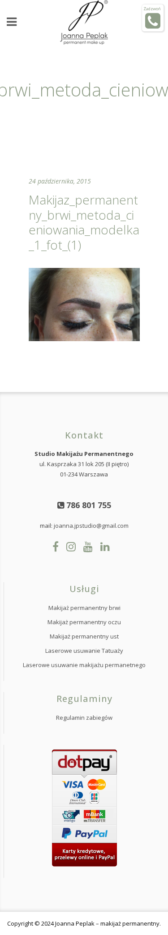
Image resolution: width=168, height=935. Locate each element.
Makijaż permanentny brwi (84, 608)
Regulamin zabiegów (84, 718)
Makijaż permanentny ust (84, 636)
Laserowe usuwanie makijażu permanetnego (84, 665)
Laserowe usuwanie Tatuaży (84, 651)
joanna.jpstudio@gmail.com (91, 526)
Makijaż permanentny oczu (84, 622)
